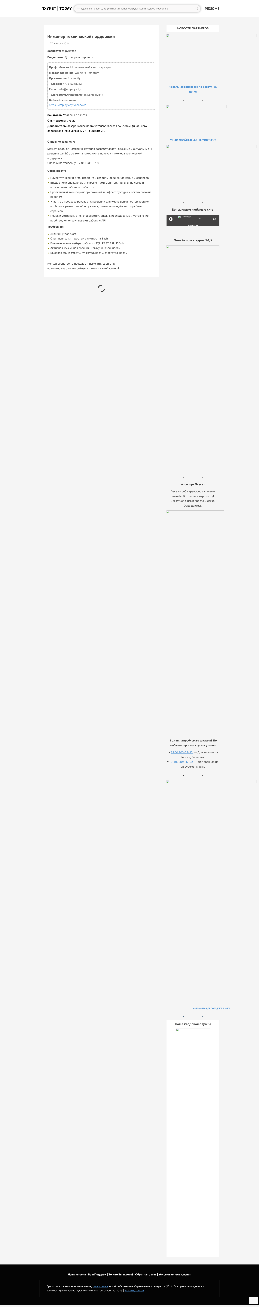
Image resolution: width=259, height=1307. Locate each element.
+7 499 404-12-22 (181, 761)
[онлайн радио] (193, 226)
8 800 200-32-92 (182, 752)
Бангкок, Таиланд (135, 1290)
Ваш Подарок (97, 1274)
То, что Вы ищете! (121, 1274)
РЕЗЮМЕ (212, 9)
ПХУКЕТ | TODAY (56, 8)
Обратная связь (145, 1274)
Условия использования (175, 1274)
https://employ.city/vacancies (67, 105)
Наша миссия (77, 1274)
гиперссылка (100, 1286)
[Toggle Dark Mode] (253, 1300)
